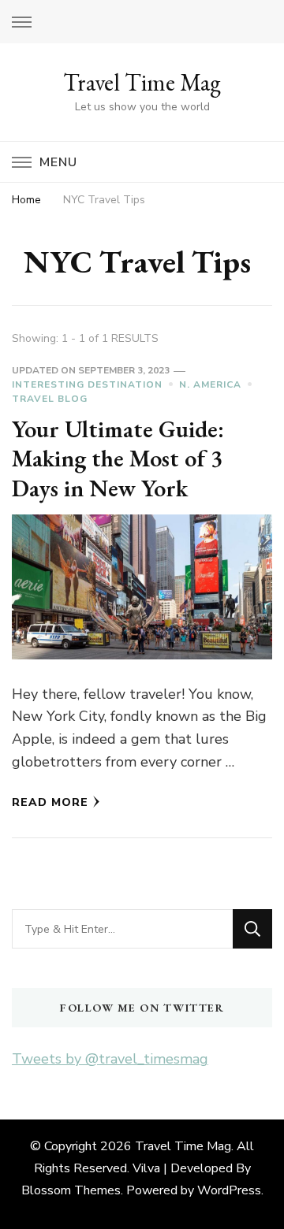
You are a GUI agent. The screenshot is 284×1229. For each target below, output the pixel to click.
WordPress (229, 1190)
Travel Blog (50, 398)
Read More (50, 802)
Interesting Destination (87, 384)
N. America (210, 384)
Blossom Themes (71, 1190)
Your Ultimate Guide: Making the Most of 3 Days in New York (118, 458)
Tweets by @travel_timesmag (110, 1058)
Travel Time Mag (142, 82)
